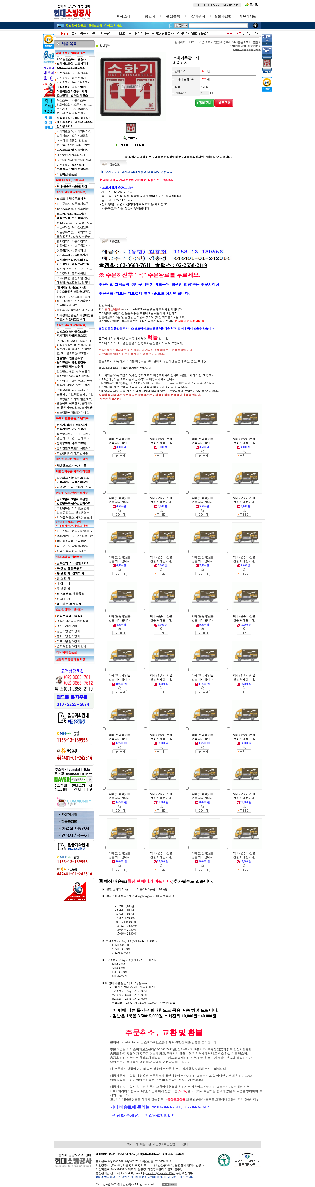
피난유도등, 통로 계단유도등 (74, 530)
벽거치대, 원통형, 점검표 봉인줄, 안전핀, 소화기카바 (73, 142)
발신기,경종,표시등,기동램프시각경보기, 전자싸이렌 (74, 271)
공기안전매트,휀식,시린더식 (74, 448)
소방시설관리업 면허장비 (72, 621)
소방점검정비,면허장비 (70, 609)
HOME (192, 42)
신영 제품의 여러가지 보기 (73, 551)
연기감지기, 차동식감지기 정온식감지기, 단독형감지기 (74, 243)
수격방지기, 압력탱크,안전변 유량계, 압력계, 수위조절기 (74, 383)
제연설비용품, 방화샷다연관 (73, 471)
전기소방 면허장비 (68, 636)
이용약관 (145, 1144)
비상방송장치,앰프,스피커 (72, 459)
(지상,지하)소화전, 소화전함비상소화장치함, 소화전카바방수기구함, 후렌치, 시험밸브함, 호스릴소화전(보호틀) (75, 347)
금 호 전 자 (63, 578)
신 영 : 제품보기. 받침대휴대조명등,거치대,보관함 (72, 523)
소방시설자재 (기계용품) (71, 325)
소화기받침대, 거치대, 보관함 (75, 535)
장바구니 (198, 16)
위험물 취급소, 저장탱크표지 (74, 517)
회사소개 (123, 16)
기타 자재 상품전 (66, 652)
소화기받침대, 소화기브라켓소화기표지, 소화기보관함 (74, 133)
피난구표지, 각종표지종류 (73, 546)
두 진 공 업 (63, 588)
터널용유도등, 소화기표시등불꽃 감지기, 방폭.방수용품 (74, 234)
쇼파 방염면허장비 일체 (71, 646)
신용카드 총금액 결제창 (70, 659)
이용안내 (148, 16)
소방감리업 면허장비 (70, 626)
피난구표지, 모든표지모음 (73, 203)
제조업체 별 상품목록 (69, 556)
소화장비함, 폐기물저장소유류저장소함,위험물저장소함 (75, 392)
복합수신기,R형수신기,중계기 (75, 310)
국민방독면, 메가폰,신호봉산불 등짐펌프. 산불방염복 (73, 510)
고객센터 (182, 1144)
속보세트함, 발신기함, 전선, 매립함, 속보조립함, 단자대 (74, 280)
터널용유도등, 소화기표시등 (74, 487)
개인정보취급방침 (164, 1144)
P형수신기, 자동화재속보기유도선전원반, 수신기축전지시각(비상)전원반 (74, 301)
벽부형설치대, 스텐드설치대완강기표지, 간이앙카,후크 (74, 436)
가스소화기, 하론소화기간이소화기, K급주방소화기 (74, 80)
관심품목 (173, 16)
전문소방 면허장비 (68, 631)
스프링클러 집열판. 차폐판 (73, 412)
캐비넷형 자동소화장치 (71, 154)
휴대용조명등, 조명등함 (71, 540)
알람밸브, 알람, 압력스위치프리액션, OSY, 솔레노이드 (73, 373)
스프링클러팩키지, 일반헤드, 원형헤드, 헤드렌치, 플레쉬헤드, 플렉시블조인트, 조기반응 (75, 403)
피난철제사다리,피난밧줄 (72, 453)
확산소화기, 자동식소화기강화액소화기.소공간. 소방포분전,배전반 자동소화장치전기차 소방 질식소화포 (74, 106)
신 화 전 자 (63, 598)
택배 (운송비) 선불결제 (70, 180)
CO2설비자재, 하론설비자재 (74, 159)
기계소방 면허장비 (68, 641)
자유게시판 (247, 16)
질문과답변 (223, 16)
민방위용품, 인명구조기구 (72, 492)
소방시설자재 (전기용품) (71, 192)
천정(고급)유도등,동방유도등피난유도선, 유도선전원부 (74, 225)
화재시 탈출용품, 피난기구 (72, 418)
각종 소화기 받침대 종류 (71, 53)
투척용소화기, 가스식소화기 (74, 72)
